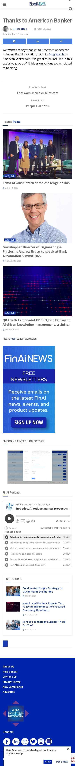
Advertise (9, 691)
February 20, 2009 (42, 28)
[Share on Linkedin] (38, 41)
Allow (48, 761)
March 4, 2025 (11, 188)
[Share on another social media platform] (61, 41)
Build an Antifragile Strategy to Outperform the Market (42, 589)
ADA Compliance (13, 686)
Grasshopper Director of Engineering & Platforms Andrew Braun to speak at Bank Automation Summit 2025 (35, 251)
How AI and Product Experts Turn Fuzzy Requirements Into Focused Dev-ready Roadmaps (44, 607)
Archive (9, 176)
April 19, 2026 (30, 614)
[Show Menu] (4, 4)
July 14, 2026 (30, 596)
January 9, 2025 (11, 329)
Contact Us (10, 676)
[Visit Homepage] (37, 4)
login (13, 338)
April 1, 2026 (30, 629)
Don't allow (62, 761)
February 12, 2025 (12, 261)
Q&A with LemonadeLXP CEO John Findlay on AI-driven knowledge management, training (36, 322)
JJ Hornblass (20, 28)
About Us (8, 666)
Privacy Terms (12, 681)
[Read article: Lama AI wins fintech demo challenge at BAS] (37, 154)
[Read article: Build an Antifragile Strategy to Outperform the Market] (13, 591)
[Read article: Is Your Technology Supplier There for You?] (13, 625)
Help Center (10, 671)
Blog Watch (56, 54)
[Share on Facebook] (14, 41)
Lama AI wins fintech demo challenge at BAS (36, 183)
